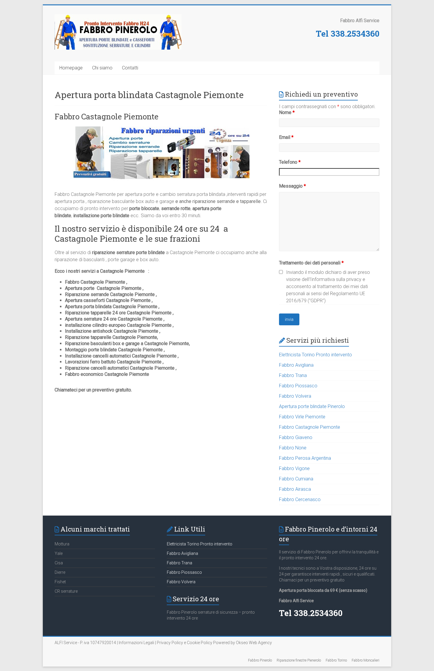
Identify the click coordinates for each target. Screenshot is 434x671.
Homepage (71, 68)
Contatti (130, 68)
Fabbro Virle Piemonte (302, 417)
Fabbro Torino (336, 660)
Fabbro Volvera (295, 396)
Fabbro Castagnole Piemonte (107, 116)
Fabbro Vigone (294, 468)
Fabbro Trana (293, 375)
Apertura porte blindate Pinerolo (312, 406)
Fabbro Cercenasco (300, 499)
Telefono (290, 162)
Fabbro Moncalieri (365, 660)
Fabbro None (292, 448)
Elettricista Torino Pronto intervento (315, 355)
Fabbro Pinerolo (260, 660)
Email (286, 137)
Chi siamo (102, 68)
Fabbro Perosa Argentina (305, 458)
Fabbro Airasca (295, 489)
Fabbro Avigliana (296, 365)
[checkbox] (281, 272)
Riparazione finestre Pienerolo (299, 660)
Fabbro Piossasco (298, 386)
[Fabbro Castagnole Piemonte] (160, 129)
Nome (287, 112)
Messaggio (292, 186)
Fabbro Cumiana (296, 479)
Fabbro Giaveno (295, 437)
